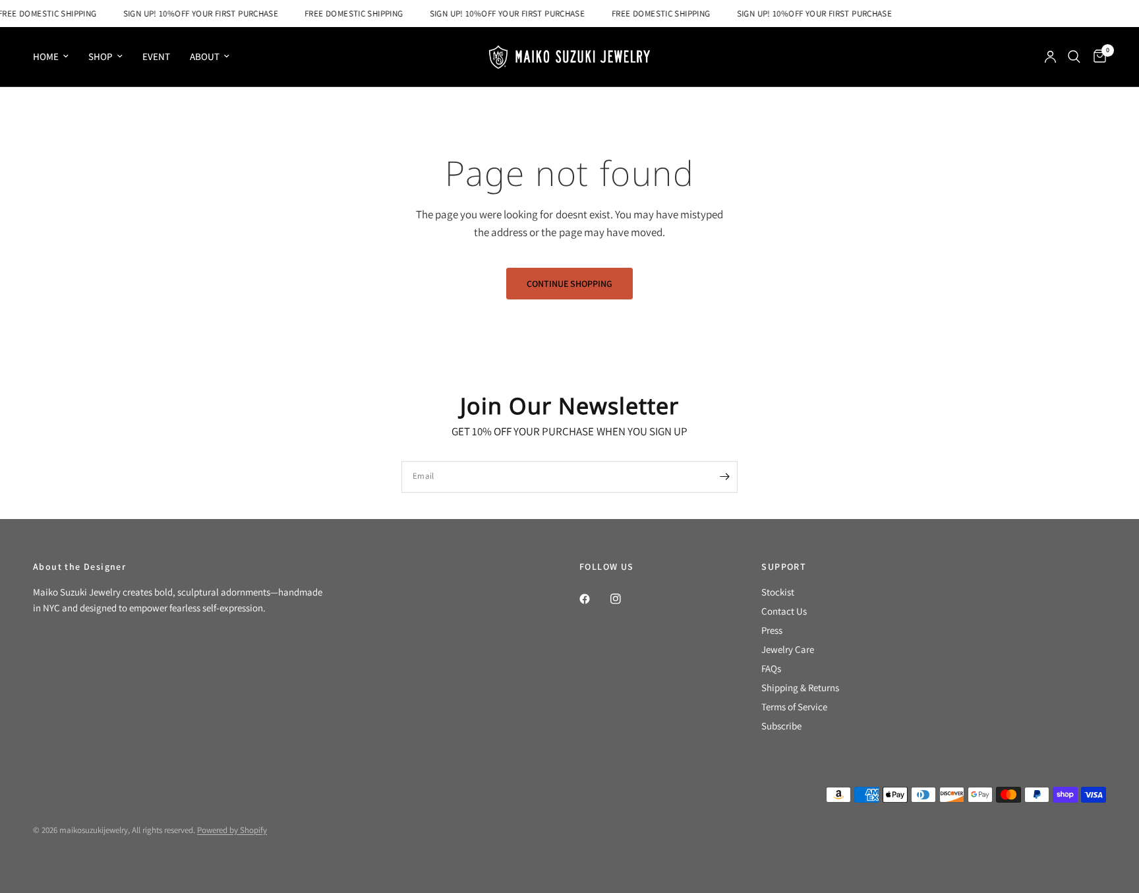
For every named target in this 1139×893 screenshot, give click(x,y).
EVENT (156, 56)
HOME (46, 56)
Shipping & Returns (800, 687)
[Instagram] (624, 598)
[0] (1096, 56)
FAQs (771, 668)
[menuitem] (55, 56)
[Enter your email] (724, 477)
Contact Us (784, 611)
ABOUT (204, 56)
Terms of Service (794, 706)
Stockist (777, 592)
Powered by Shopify (232, 830)
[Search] (1074, 56)
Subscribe (781, 726)
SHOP (100, 56)
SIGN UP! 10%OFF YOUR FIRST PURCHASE (195, 13)
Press (771, 630)
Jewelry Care (787, 649)
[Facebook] (593, 598)
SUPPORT (783, 566)
